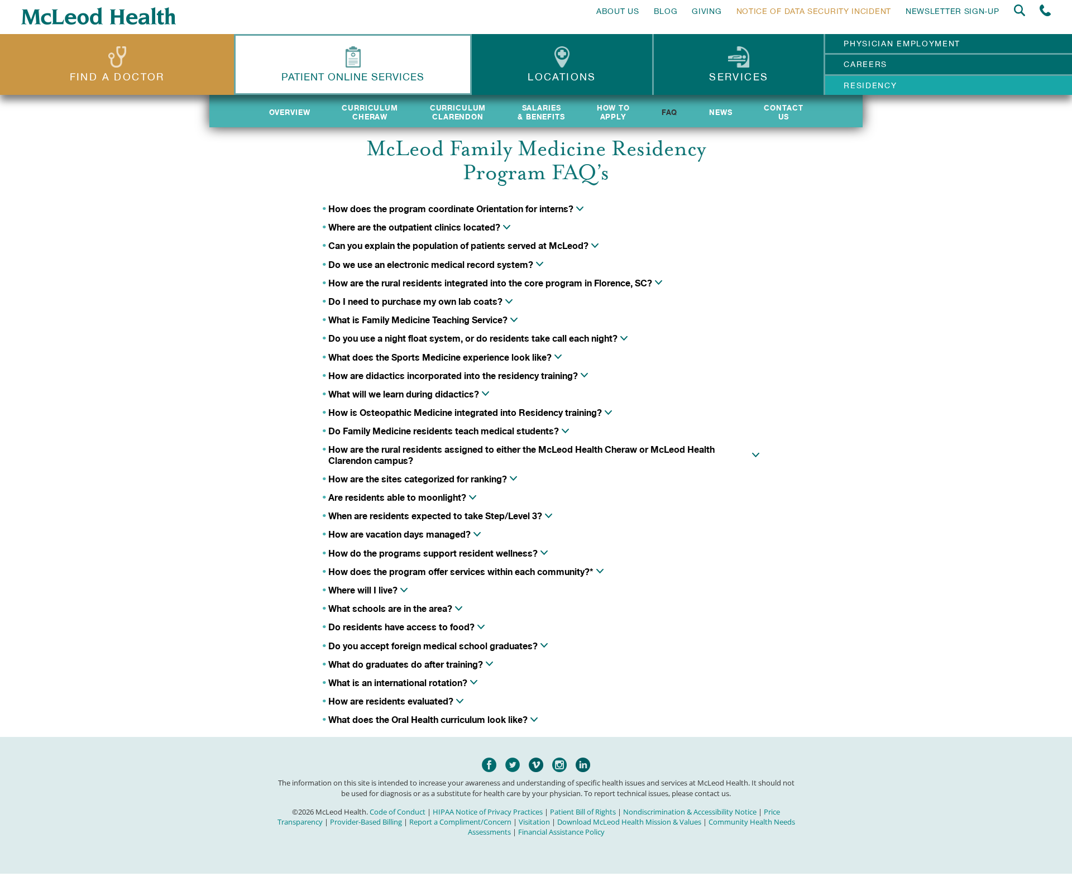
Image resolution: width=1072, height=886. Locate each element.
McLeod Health (98, 16)
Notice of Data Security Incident (813, 11)
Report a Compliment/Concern (460, 822)
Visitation (534, 822)
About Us (617, 11)
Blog (666, 11)
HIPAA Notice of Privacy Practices (488, 812)
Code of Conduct (397, 812)
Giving (706, 11)
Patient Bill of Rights (583, 812)
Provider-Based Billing (366, 822)
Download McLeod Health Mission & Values (629, 822)
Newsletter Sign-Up (952, 11)
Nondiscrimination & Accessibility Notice (690, 812)
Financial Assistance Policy (561, 832)
